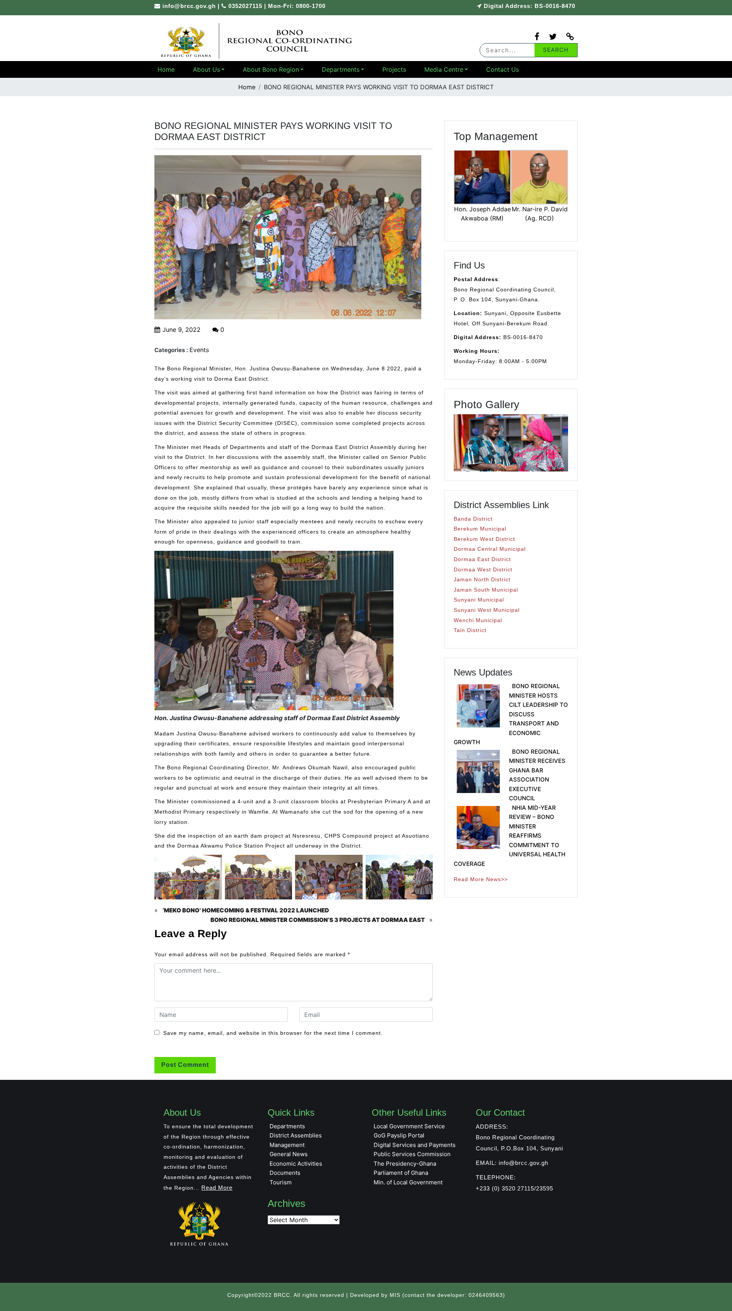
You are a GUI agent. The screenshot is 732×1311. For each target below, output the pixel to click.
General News (289, 1154)
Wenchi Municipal (478, 620)
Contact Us (502, 69)
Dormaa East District (482, 559)
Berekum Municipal (480, 529)
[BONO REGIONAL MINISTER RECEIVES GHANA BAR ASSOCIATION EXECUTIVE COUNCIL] (478, 771)
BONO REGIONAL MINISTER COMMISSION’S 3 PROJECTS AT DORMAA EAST (317, 919)
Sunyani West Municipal (487, 610)
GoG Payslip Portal (399, 1135)
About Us (206, 69)
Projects (394, 69)
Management (287, 1145)
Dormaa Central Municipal (490, 549)
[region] (511, 442)
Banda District (473, 519)
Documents (285, 1172)
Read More (217, 1187)
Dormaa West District (483, 569)
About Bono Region (271, 69)
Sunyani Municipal (479, 600)
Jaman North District (482, 579)
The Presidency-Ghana (405, 1163)
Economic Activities (296, 1163)
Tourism (281, 1182)
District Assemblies (296, 1135)
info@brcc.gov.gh (189, 6)
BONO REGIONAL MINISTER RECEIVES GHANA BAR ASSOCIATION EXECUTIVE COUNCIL (537, 775)
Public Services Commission (412, 1154)
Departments (341, 69)
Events (199, 350)
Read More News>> (481, 879)
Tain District (470, 630)
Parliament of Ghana (401, 1172)
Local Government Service (409, 1126)
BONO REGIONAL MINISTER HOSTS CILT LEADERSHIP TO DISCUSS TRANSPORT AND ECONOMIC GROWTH (511, 714)
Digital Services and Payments (415, 1145)
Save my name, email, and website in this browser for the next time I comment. (273, 1033)
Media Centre (443, 69)
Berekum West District (484, 539)
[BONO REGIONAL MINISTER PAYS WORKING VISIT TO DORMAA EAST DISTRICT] (257, 40)
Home (166, 69)
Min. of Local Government (408, 1182)
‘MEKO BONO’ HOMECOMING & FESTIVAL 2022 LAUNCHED (245, 910)
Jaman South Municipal (486, 590)
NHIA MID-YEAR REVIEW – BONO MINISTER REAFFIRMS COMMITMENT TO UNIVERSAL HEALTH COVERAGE (509, 835)
